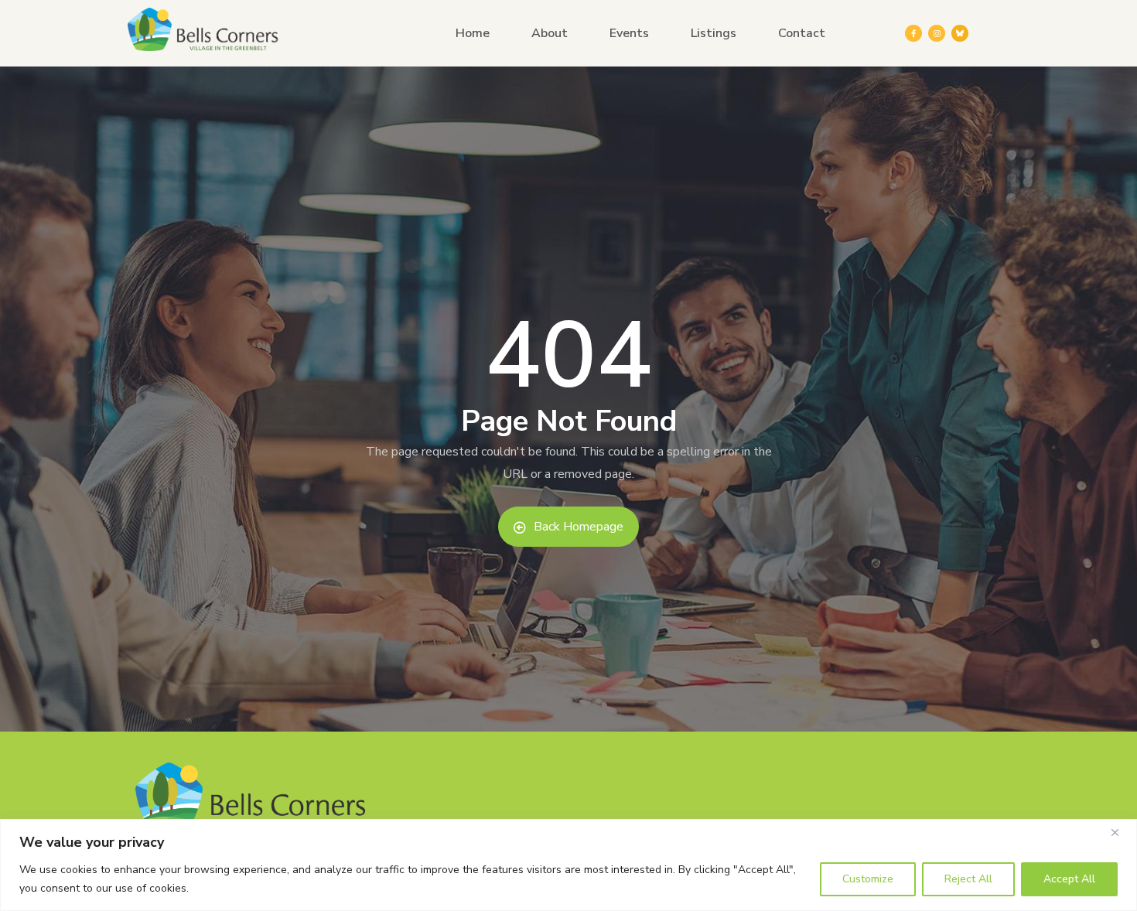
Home (473, 33)
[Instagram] (936, 33)
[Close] (1120, 832)
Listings (713, 33)
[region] (568, 865)
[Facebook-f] (913, 33)
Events (629, 33)
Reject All (968, 879)
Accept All (1069, 879)
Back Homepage (578, 526)
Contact (801, 33)
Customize (867, 879)
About (549, 33)
